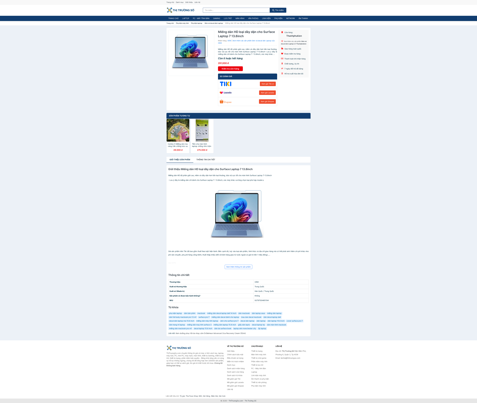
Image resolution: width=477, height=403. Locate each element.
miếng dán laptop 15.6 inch (225, 325)
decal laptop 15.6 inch (203, 328)
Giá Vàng (206, 396)
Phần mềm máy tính (259, 361)
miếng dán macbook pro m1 (180, 328)
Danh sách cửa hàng (235, 372)
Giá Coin (222, 396)
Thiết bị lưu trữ (257, 365)
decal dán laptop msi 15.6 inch (181, 321)
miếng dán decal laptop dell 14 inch (221, 313)
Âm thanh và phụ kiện (260, 379)
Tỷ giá (182, 396)
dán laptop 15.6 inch (276, 321)
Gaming (216, 18)
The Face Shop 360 (194, 396)
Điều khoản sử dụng (235, 358)
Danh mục (180, 2)
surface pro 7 (204, 317)
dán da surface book (222, 328)
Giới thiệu (189, 2)
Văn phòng (253, 18)
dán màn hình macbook (276, 325)
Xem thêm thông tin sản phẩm (238, 267)
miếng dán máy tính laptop (207, 321)
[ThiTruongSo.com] (180, 10)
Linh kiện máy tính (258, 375)
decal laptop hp (258, 325)
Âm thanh (303, 18)
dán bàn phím (189, 313)
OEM (229, 41)
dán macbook (244, 313)
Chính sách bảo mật (235, 354)
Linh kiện (266, 18)
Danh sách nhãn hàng (236, 368)
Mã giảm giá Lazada (235, 382)
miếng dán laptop (274, 313)
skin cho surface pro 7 (229, 321)
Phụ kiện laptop (196, 23)
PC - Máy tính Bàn (201, 18)
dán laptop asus (258, 313)
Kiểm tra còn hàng (230, 68)
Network (290, 18)
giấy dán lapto (244, 325)
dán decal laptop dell (272, 317)
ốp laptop (262, 328)
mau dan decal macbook (251, 317)
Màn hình (240, 18)
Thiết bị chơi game (258, 358)
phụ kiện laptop (175, 313)
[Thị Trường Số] (178, 348)
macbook (201, 313)
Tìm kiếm (279, 10)
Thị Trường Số (250, 401)
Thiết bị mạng (256, 351)
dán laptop (261, 321)
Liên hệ (197, 2)
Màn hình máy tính (258, 354)
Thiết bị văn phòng (259, 382)
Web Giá (214, 396)
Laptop (185, 18)
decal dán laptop (247, 321)
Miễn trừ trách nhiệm (235, 361)
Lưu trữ (228, 18)
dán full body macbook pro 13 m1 (182, 317)
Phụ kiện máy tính (182, 23)
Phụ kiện (278, 18)
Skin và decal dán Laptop (214, 23)
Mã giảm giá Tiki (233, 379)
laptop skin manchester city (245, 328)
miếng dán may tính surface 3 (199, 325)
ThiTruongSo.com (236, 401)
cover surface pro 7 (295, 321)
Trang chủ (170, 2)
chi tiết (205, 159)
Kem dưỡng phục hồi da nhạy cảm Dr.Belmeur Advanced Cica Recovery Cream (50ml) (211, 333)
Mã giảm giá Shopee (235, 386)
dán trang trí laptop (177, 325)
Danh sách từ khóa (234, 375)
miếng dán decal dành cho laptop (225, 317)
